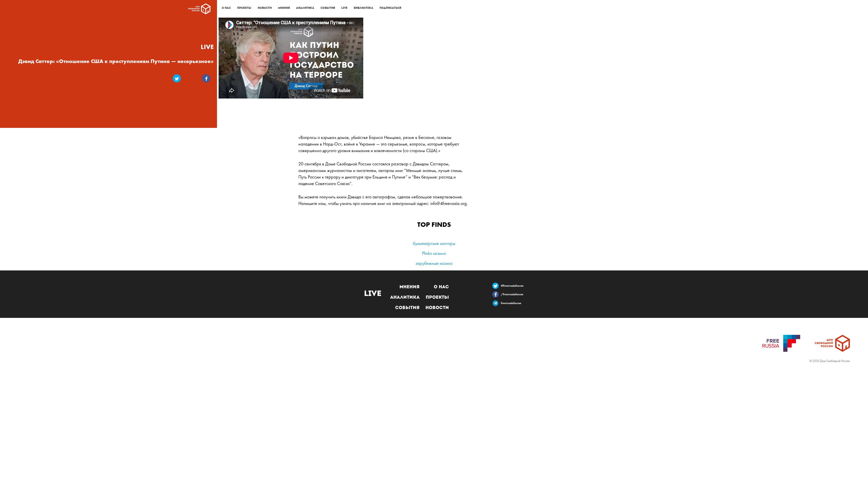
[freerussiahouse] (496, 305)
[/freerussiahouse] (496, 295)
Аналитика (305, 8)
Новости (265, 8)
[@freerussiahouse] (496, 286)
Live (344, 8)
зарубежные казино (434, 263)
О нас (226, 8)
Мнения (284, 8)
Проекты (244, 8)
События (328, 8)
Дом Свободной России (199, 8)
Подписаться (390, 8)
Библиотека (363, 8)
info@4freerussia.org (448, 204)
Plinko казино (434, 253)
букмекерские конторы (434, 244)
